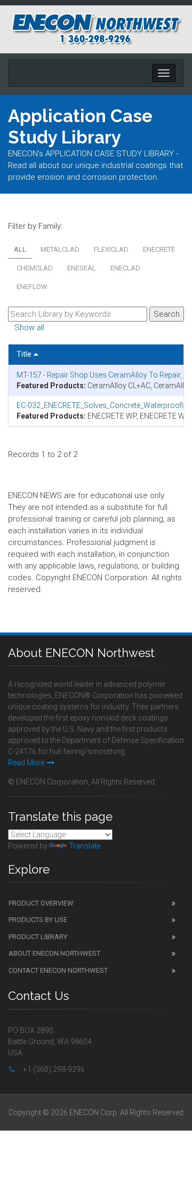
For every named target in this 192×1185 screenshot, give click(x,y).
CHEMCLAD (35, 268)
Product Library (38, 937)
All (20, 249)
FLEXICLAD (111, 249)
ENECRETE (159, 249)
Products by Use (38, 920)
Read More (26, 762)
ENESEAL (81, 268)
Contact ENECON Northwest (58, 970)
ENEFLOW (32, 287)
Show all (29, 327)
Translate (84, 846)
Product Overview (41, 903)
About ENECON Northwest (54, 953)
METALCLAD (60, 249)
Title (25, 354)
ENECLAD (125, 268)
